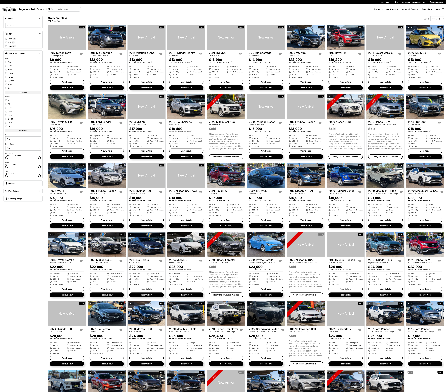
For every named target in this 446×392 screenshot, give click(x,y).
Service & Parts (408, 9)
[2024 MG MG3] (186, 244)
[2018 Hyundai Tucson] (306, 106)
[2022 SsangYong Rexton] (266, 313)
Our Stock (391, 9)
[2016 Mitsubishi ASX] (146, 37)
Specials (426, 9)
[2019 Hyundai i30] (146, 175)
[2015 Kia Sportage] (107, 37)
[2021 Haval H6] (226, 175)
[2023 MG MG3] (306, 37)
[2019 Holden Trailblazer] (226, 313)
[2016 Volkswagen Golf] (306, 313)
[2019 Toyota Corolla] (266, 244)
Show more (23, 92)
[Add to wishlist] (81, 54)
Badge (7, 135)
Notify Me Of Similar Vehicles (226, 157)
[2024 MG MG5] (266, 175)
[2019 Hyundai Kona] (385, 244)
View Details (66, 82)
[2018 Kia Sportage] (186, 106)
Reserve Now (67, 88)
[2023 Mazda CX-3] (146, 313)
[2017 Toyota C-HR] (67, 106)
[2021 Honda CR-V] (425, 244)
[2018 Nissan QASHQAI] (186, 175)
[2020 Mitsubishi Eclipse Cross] (425, 175)
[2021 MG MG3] (226, 37)
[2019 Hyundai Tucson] (266, 106)
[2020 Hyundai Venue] (346, 175)
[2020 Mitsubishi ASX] (226, 106)
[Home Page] (9, 9)
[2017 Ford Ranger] (385, 313)
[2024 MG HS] (67, 175)
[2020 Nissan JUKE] (346, 106)
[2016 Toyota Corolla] (385, 37)
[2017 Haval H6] (346, 37)
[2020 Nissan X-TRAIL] (306, 244)
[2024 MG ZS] (146, 106)
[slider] (6, 157)
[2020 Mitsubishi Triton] (385, 175)
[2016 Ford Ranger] (107, 106)
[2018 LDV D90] (425, 106)
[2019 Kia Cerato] (146, 244)
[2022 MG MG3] (425, 37)
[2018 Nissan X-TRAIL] (306, 175)
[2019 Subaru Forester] (226, 244)
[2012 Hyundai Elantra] (186, 37)
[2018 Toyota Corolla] (67, 244)
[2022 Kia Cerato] (107, 313)
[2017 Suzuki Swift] (67, 37)
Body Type (9, 144)
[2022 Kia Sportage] (346, 313)
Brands (377, 9)
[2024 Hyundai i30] (67, 313)
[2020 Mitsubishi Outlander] (186, 313)
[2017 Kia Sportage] (266, 37)
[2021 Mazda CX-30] (107, 244)
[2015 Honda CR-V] (385, 106)
